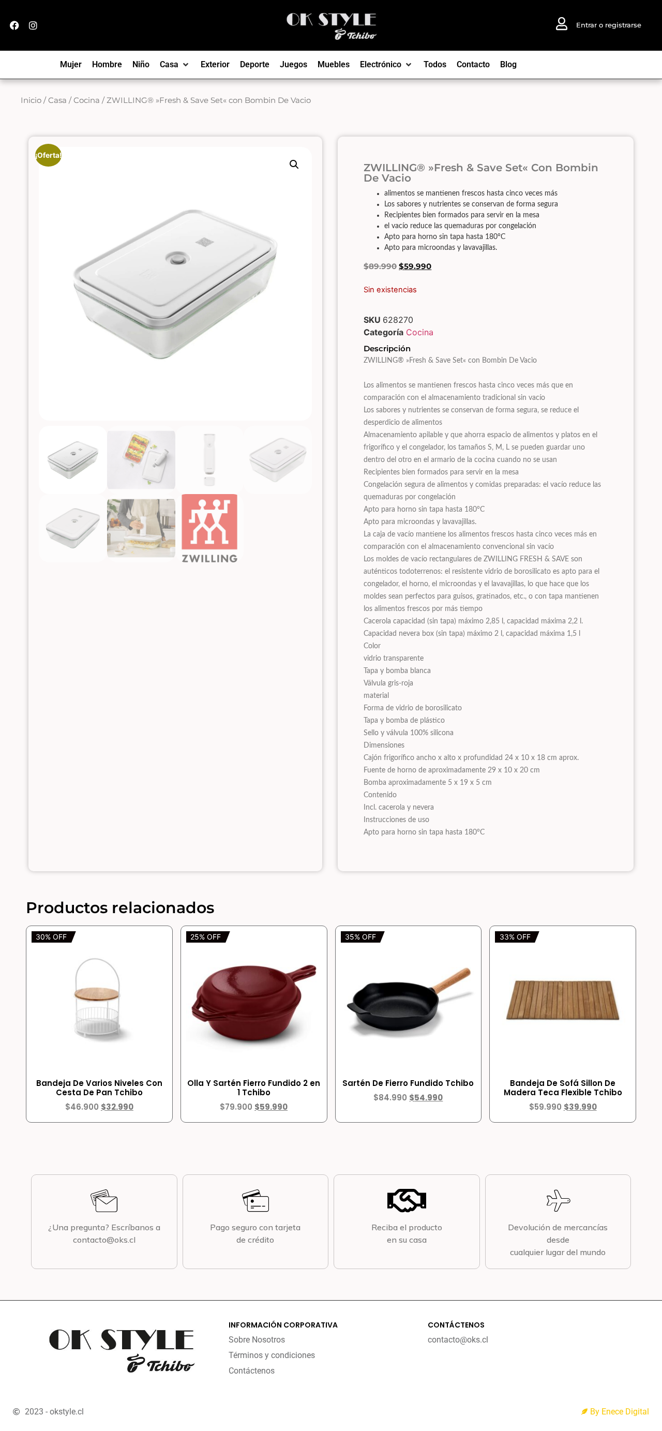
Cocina (86, 100)
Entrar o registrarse (608, 25)
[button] (294, 164)
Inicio (31, 100)
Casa (57, 100)
